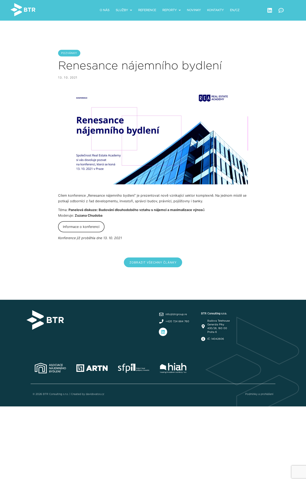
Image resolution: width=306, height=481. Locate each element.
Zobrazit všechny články (153, 262)
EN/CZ (235, 10)
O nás (104, 10)
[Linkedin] (270, 10)
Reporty (169, 10)
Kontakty (215, 10)
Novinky (194, 10)
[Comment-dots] (281, 10)
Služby (122, 10)
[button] (124, 10)
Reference (147, 10)
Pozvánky (69, 53)
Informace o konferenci (81, 227)
